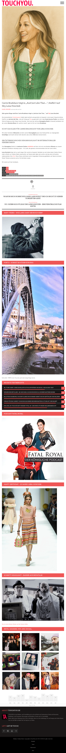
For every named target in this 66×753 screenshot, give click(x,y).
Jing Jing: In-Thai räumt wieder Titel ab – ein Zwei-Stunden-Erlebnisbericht (30, 405)
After (14, 156)
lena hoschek (39, 175)
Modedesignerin (16, 117)
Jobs (33, 750)
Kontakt (33, 741)
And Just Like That (10, 170)
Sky (49, 113)
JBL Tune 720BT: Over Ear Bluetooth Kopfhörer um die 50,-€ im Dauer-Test (29, 387)
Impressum (33, 747)
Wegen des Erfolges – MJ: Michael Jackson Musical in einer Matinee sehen (29, 392)
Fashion (12, 174)
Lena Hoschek (10, 172)
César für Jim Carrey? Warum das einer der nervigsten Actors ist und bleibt (30, 401)
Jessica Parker (31, 175)
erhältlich (30, 146)
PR (7, 167)
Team (33, 744)
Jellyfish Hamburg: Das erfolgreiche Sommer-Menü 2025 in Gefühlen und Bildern (32, 396)
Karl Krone (6, 109)
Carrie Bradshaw (21, 175)
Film (16, 174)
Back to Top (32, 705)
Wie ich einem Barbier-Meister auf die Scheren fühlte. (15, 624)
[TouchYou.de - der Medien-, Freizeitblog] (17, 3)
